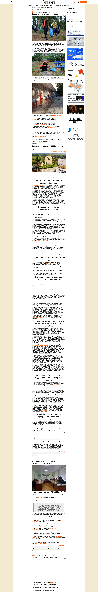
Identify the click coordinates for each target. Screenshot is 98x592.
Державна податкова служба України (41, 453)
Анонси (41, 5)
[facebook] (67, 2)
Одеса (53, 453)
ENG (78, 2)
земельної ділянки (50, 263)
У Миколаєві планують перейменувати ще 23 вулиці (44, 556)
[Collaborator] (75, 54)
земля (63, 453)
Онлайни (51, 5)
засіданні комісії (54, 582)
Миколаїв (35, 139)
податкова (46, 410)
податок (35, 454)
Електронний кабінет (37, 317)
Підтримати (83, 2)
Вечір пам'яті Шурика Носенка (75, 21)
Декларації (66, 5)
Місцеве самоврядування (46, 7)
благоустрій (58, 139)
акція (52, 139)
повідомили (39, 497)
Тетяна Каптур (62, 137)
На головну (34, 7)
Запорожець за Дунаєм (73, 16)
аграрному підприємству (42, 240)
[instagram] (71, 2)
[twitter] (69, 2)
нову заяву (44, 299)
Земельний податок (38, 185)
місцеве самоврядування (42, 141)
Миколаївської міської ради (55, 46)
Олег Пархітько (61, 451)
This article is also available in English (57, 151)
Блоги (61, 5)
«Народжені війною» (73, 12)
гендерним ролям (51, 127)
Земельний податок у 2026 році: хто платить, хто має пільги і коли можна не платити (48, 148)
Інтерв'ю (46, 5)
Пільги (58, 453)
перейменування (42, 526)
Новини (30, 5)
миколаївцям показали (56, 115)
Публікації (36, 5)
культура (58, 546)
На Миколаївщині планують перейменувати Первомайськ (44, 462)
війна (34, 141)
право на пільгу (38, 434)
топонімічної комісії (40, 124)
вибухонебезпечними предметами (40, 345)
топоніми (58, 548)
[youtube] (72, 2)
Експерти (57, 5)
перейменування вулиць (40, 136)
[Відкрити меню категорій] (11, 1)
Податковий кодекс (38, 211)
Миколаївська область (44, 139)
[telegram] (74, 2)
